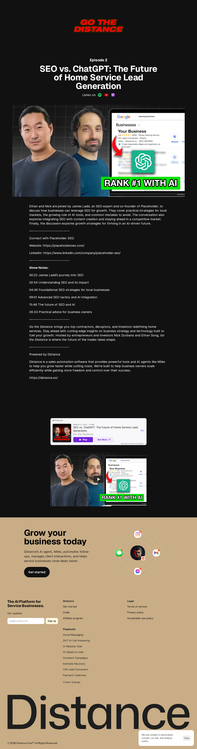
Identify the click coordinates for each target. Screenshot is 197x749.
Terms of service (137, 606)
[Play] (98, 479)
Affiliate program (73, 618)
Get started (70, 606)
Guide (66, 612)
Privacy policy (135, 612)
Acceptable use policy (140, 618)
